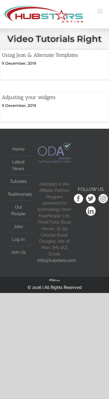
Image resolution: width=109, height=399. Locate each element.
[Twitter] (91, 199)
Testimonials (19, 194)
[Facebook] (78, 199)
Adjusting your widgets (29, 97)
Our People (18, 210)
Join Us (18, 252)
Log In (18, 239)
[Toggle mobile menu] (103, 11)
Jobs (18, 226)
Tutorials (18, 181)
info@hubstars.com (56, 260)
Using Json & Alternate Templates (40, 55)
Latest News (18, 165)
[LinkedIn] (91, 211)
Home (18, 149)
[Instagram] (103, 199)
